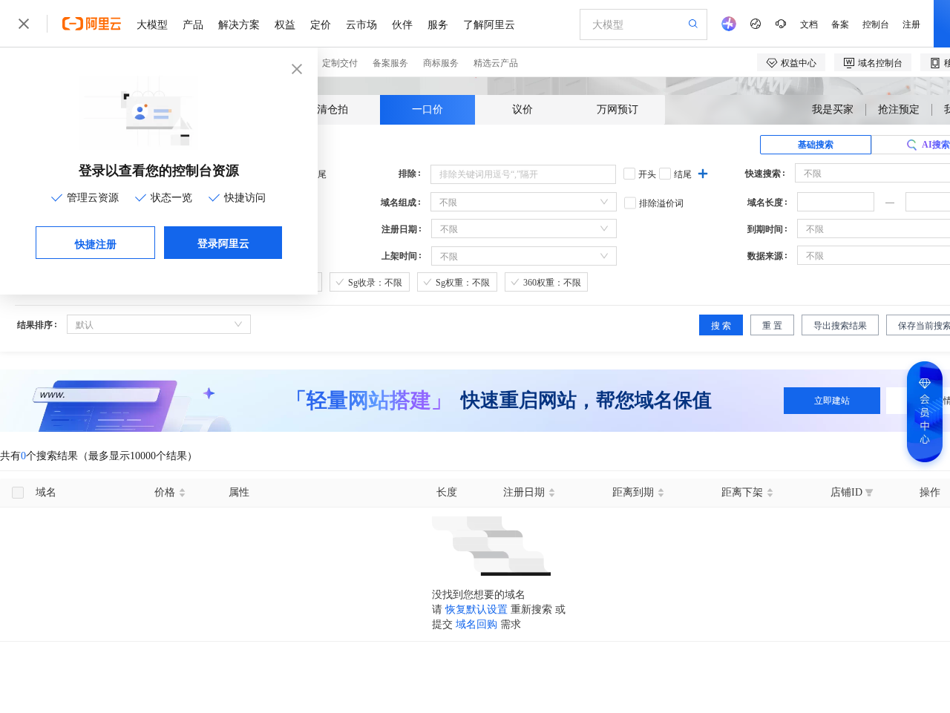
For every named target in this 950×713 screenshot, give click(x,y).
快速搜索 (763, 173)
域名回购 (476, 624)
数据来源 (765, 256)
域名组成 (398, 202)
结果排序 (35, 325)
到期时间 (765, 229)
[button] (865, 197)
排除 (407, 173)
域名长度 (765, 202)
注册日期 (399, 229)
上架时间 (399, 256)
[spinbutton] (836, 202)
